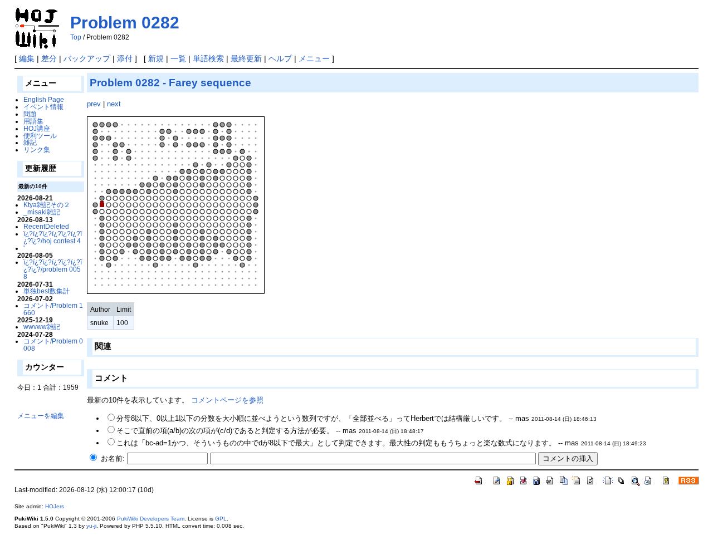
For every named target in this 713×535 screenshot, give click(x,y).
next (114, 104)
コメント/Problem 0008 (53, 344)
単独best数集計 (46, 291)
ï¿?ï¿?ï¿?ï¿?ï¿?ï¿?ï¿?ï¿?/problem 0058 (52, 269)
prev (94, 104)
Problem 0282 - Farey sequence (170, 82)
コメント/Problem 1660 (53, 309)
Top (75, 37)
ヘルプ (280, 58)
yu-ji (91, 526)
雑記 (30, 142)
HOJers (54, 506)
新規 (156, 58)
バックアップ (87, 58)
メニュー (314, 58)
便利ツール (40, 135)
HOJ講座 (36, 128)
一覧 (178, 58)
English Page (43, 99)
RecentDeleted (46, 226)
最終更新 (246, 58)
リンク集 (36, 149)
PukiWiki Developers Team (150, 519)
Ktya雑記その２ (46, 204)
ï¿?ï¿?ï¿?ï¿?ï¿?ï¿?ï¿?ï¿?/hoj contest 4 (52, 237)
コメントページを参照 (227, 400)
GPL (221, 519)
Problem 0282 (124, 22)
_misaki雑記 (41, 211)
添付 (125, 58)
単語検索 (208, 58)
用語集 (33, 121)
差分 (49, 58)
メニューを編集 (40, 415)
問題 (30, 113)
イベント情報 (43, 106)
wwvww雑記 (41, 326)
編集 (27, 58)
